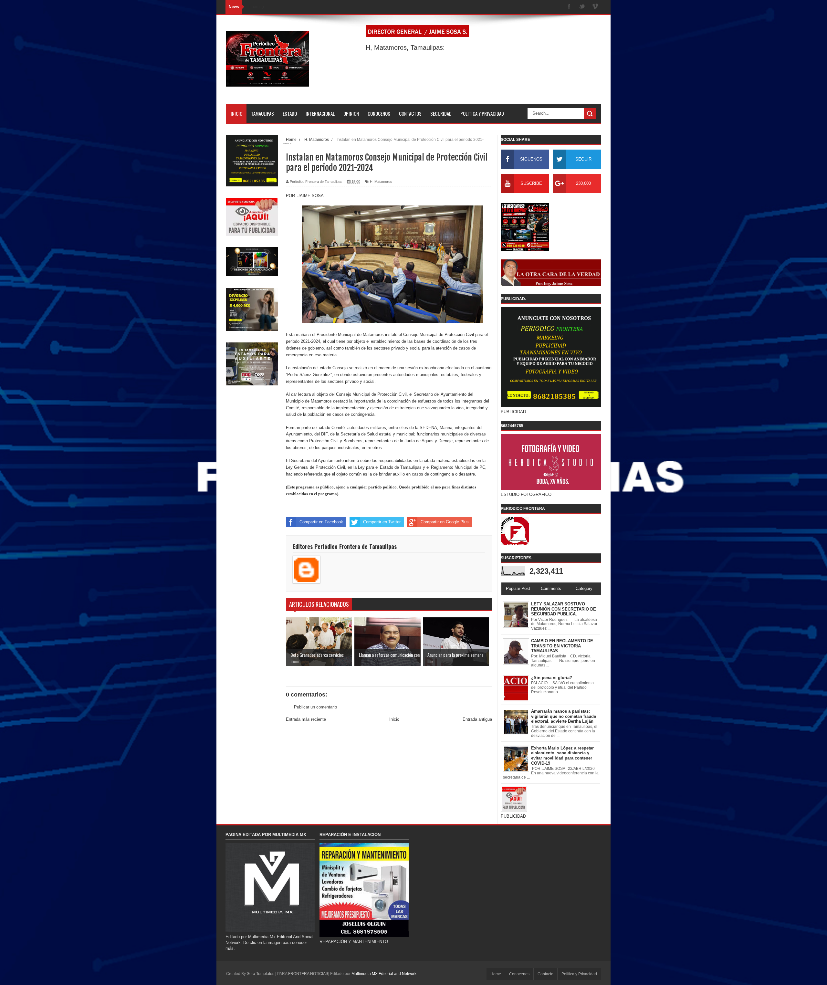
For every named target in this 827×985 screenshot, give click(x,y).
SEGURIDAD (441, 113)
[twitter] (582, 7)
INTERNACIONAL (320, 113)
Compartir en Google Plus (445, 521)
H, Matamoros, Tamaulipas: (405, 47)
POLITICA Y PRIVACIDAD (482, 113)
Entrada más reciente (306, 719)
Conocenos (519, 974)
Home (495, 974)
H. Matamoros (381, 181)
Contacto (545, 974)
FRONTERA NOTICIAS (308, 973)
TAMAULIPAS (262, 113)
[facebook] (569, 7)
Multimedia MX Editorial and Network (383, 973)
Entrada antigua (477, 719)
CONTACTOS (410, 113)
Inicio (394, 719)
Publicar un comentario (315, 707)
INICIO (236, 113)
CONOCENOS (379, 113)
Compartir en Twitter (382, 521)
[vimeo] (595, 7)
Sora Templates (260, 973)
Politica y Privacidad (579, 974)
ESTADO (290, 113)
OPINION (351, 113)
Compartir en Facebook (321, 521)
